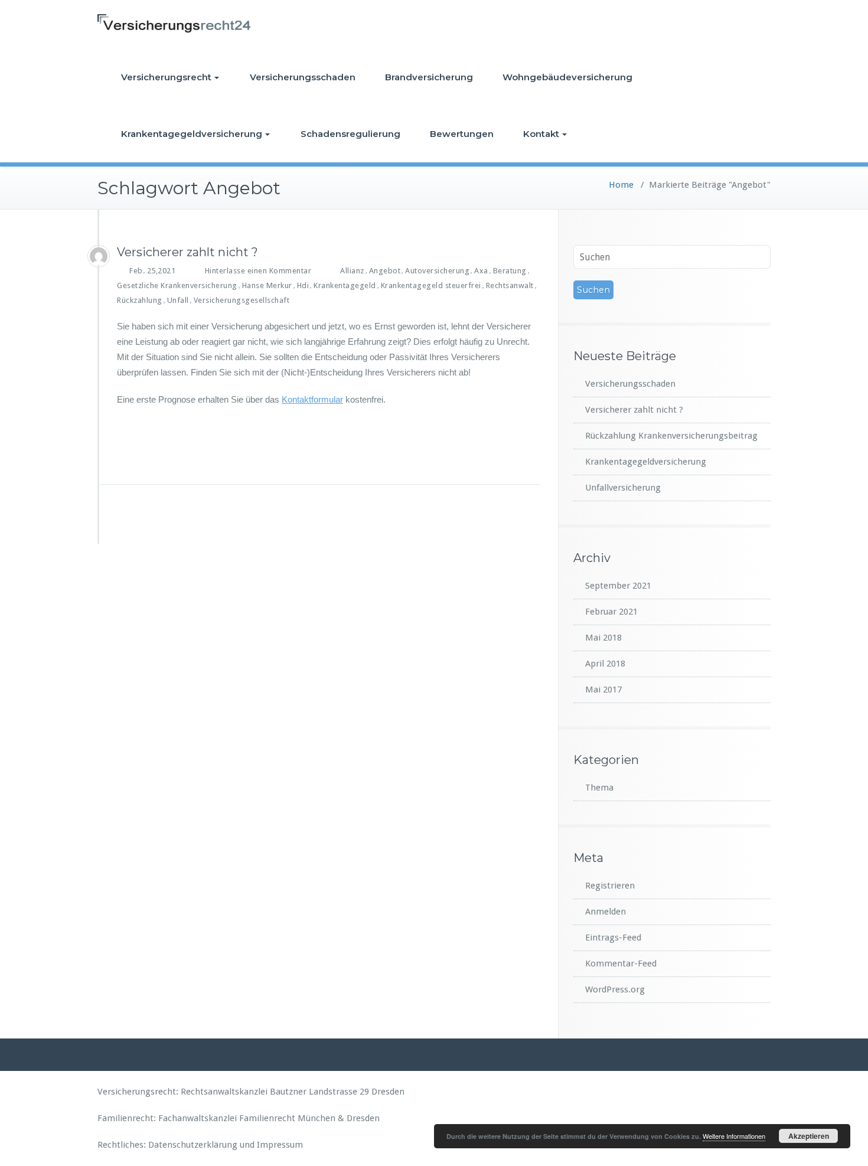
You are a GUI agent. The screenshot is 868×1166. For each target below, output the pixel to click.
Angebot (385, 270)
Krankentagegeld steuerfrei (431, 285)
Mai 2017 (603, 689)
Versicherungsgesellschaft (242, 300)
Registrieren (610, 885)
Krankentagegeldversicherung (191, 133)
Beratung (510, 270)
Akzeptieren (808, 1136)
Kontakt (541, 133)
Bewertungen (462, 133)
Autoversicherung (437, 270)
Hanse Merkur (267, 285)
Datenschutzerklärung (192, 1144)
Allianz (352, 270)
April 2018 (605, 663)
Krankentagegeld (345, 285)
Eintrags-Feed (613, 937)
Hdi (303, 285)
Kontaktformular (312, 399)
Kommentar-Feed (621, 963)
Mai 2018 (603, 637)
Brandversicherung (429, 77)
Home (621, 184)
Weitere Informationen (734, 1136)
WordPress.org (615, 989)
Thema (599, 787)
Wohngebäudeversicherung (567, 77)
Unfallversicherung (623, 487)
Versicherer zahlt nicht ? (187, 252)
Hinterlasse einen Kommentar (258, 270)
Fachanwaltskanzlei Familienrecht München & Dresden (269, 1118)
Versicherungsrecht (166, 77)
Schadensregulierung (350, 133)
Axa (481, 270)
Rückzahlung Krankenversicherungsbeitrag (671, 435)
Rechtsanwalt (510, 285)
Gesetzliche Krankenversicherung (177, 285)
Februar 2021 (611, 611)
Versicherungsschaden (302, 77)
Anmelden (605, 911)
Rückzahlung (139, 300)
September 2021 (618, 585)
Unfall (178, 300)
